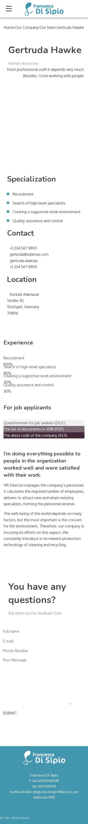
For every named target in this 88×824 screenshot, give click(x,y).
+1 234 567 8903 (23, 248)
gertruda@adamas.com (29, 254)
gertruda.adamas (24, 260)
